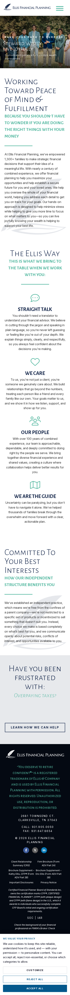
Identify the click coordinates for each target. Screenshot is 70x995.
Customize (35, 970)
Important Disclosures (21, 882)
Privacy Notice (49, 882)
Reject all (35, 979)
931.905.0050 (43, 826)
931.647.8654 (42, 831)
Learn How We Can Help (35, 727)
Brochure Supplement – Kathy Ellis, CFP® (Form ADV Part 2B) (21, 874)
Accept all (35, 988)
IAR (40, 917)
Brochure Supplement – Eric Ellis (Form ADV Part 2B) (48, 874)
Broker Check (47, 928)
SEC (30, 917)
